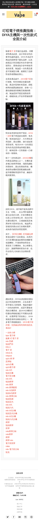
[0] (35, 14)
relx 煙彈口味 (11, 396)
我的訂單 (19, 506)
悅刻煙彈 (9, 382)
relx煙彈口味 (11, 431)
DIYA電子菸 (26, 79)
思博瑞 (8, 361)
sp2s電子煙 (10, 367)
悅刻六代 (9, 408)
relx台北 (9, 353)
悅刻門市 (9, 344)
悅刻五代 (9, 402)
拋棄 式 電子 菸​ (12, 338)
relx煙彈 (9, 434)
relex (8, 446)
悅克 (7, 452)
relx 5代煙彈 (11, 390)
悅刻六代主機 (11, 419)
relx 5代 (9, 370)
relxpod (9, 356)
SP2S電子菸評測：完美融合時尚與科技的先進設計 (19, 325)
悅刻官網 (9, 399)
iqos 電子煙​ (10, 335)
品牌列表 (19, 512)
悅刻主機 (9, 373)
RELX (8, 347)
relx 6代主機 (11, 416)
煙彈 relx (9, 440)
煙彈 (7, 422)
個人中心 (19, 504)
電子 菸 (12, 51)
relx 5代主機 (11, 411)
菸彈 (7, 428)
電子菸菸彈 (10, 443)
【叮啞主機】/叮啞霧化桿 (22, 234)
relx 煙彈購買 (11, 387)
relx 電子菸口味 (12, 449)
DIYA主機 (27, 158)
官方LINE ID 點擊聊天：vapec (21, 6)
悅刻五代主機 (11, 413)
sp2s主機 (9, 364)
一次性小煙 (10, 333)
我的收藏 (19, 509)
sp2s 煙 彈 (10, 359)
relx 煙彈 (9, 385)
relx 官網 (9, 341)
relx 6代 (9, 379)
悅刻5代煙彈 (11, 393)
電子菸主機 (10, 376)
